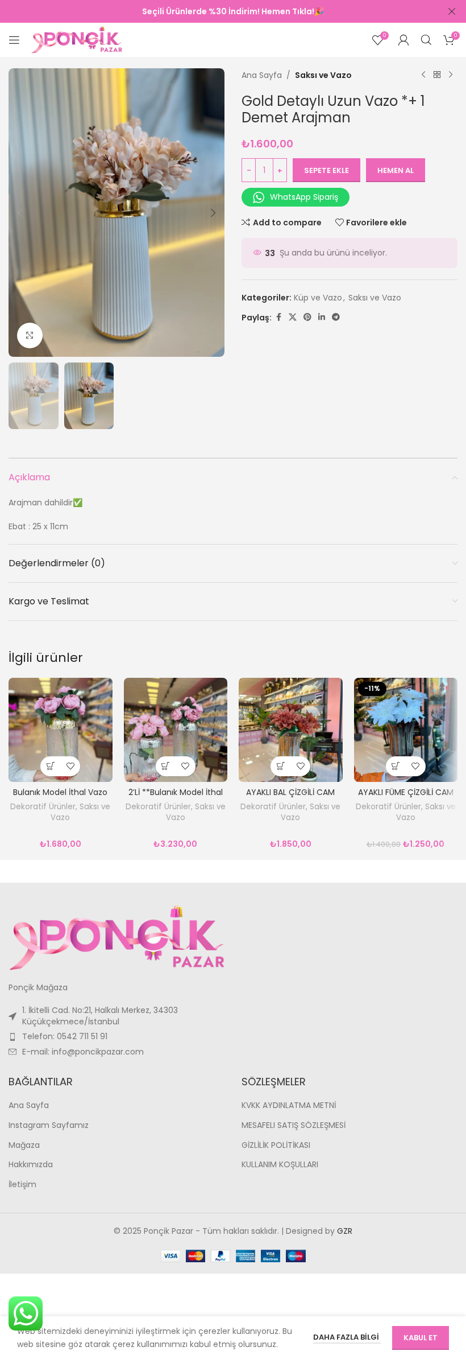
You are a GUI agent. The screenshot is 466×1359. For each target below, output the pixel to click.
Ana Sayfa (262, 75)
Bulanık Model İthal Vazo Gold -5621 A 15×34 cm (60, 797)
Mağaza (24, 1145)
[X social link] (292, 317)
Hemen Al (395, 170)
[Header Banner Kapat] (452, 11)
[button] (20, 212)
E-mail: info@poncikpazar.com (83, 1051)
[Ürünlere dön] (437, 75)
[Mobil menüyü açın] (14, 39)
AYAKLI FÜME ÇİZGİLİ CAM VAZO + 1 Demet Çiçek (405, 797)
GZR (344, 1231)
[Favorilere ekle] (70, 766)
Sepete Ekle (326, 170)
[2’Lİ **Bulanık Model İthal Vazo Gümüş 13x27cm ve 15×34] (176, 730)
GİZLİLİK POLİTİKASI (276, 1145)
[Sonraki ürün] (450, 75)
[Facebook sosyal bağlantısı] (278, 317)
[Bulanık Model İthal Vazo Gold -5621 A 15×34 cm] (61, 730)
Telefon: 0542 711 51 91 (64, 1036)
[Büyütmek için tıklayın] (30, 335)
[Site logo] (76, 39)
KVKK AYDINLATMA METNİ (289, 1105)
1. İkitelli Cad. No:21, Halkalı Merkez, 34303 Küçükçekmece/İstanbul (100, 1015)
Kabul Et (420, 1337)
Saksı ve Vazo (323, 75)
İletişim (22, 1184)
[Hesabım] (403, 39)
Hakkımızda (31, 1164)
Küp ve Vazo (318, 297)
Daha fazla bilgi (347, 1337)
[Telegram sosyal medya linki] (335, 317)
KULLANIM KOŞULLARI (280, 1164)
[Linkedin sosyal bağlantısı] (321, 317)
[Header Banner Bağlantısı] (216, 11)
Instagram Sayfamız (49, 1125)
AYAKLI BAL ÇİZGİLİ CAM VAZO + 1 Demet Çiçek (290, 797)
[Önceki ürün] (423, 75)
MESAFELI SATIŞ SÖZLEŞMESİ (294, 1125)
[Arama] (426, 39)
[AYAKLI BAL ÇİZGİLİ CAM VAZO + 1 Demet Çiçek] (291, 730)
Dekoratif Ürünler (43, 806)
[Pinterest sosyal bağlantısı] (307, 317)
